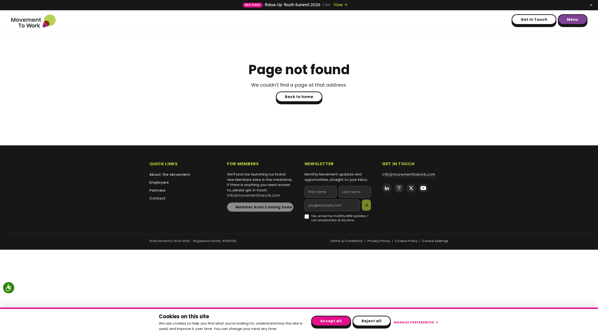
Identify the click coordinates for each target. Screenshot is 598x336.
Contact (158, 198)
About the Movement (170, 174)
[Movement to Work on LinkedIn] (387, 188)
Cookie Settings (435, 241)
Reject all (372, 320)
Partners (158, 190)
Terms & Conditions (346, 241)
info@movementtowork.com (253, 196)
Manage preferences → (416, 322)
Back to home (299, 96)
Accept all (331, 320)
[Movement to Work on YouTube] (423, 188)
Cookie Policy (406, 241)
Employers (159, 182)
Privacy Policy (379, 241)
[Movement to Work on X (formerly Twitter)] (411, 188)
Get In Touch (534, 19)
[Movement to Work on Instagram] (399, 188)
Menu (572, 19)
